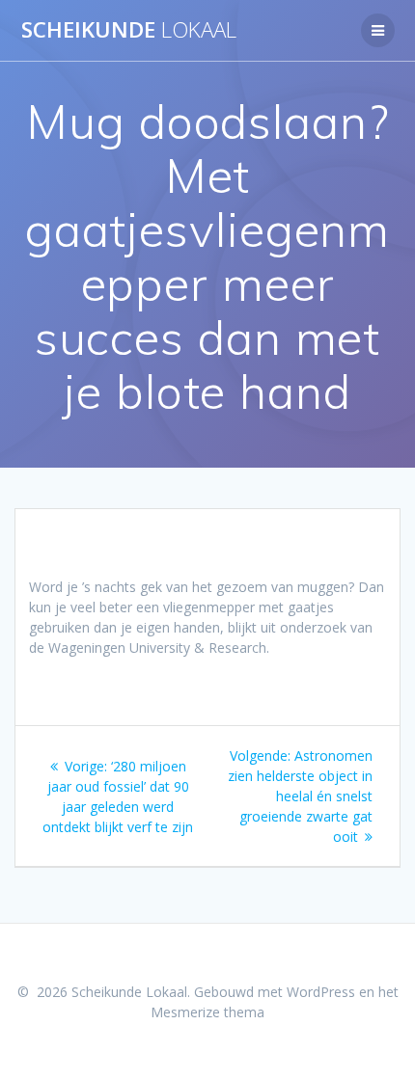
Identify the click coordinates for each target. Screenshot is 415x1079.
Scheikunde (128, 29)
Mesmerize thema (207, 1012)
